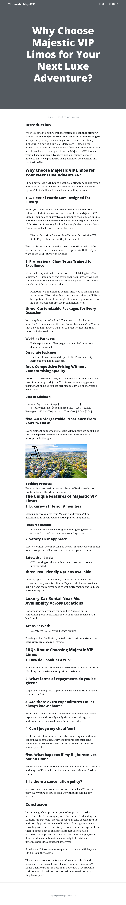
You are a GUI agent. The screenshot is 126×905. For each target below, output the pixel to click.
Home (101, 4)
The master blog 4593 (21, 4)
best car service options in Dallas (70, 250)
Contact (113, 4)
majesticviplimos (65, 517)
